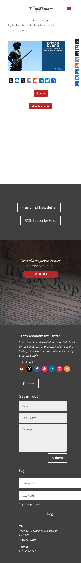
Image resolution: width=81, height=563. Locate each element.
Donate (29, 384)
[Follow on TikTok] (44, 369)
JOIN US (41, 274)
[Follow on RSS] (67, 369)
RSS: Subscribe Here (40, 220)
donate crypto (40, 106)
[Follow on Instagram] (60, 369)
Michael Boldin (20, 25)
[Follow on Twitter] (29, 369)
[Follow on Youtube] (22, 369)
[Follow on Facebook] (37, 369)
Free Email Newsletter (39, 207)
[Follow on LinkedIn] (52, 369)
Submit (57, 458)
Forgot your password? (29, 504)
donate (40, 93)
